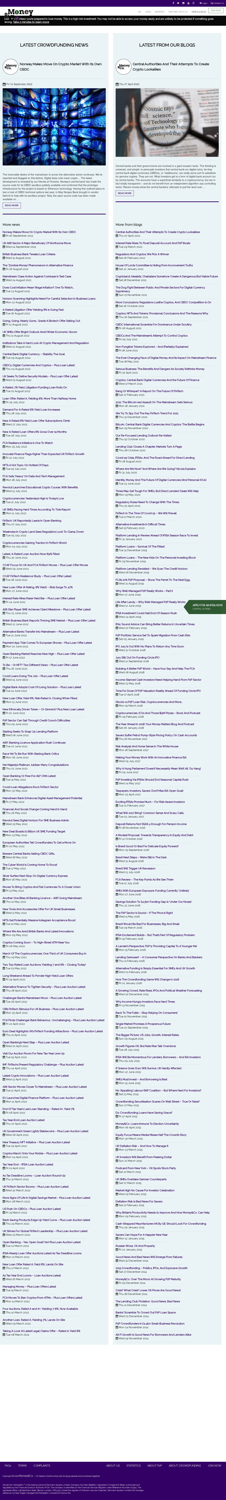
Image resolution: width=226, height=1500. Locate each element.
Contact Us (218, 3)
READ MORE (12, 205)
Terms (22, 1465)
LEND (148, 12)
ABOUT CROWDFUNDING (185, 1465)
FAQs (8, 1465)
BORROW (159, 12)
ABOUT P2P (154, 1465)
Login (204, 3)
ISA (139, 12)
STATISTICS (134, 1465)
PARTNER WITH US (178, 12)
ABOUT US (113, 1465)
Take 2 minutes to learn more (31, 22)
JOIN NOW (216, 10)
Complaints (42, 1465)
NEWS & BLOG (199, 12)
